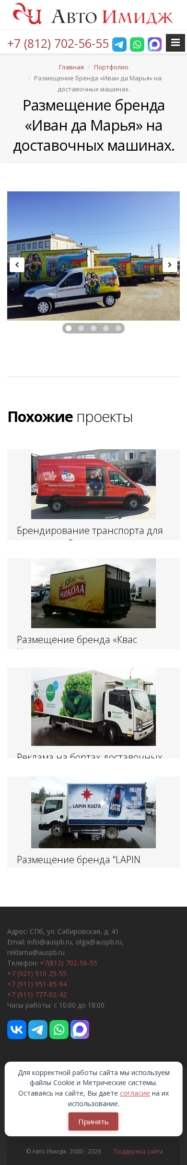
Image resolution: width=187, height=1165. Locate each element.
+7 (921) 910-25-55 (37, 973)
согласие (135, 1093)
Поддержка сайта (138, 1151)
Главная (71, 67)
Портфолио (111, 67)
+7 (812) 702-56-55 (58, 43)
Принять (93, 1121)
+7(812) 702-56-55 (68, 962)
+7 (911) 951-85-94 (37, 983)
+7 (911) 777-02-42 (37, 994)
